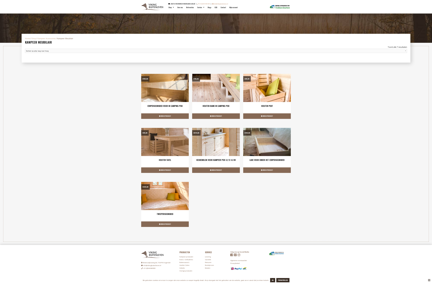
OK (272, 280)
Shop (170, 7)
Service (199, 7)
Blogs (209, 7)
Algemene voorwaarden (238, 260)
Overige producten (185, 271)
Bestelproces (209, 265)
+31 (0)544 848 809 (204, 4)
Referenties (190, 7)
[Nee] (429, 280)
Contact (223, 7)
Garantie (208, 260)
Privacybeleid (283, 280)
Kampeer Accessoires (46, 38)
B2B (216, 7)
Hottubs (182, 268)
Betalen (207, 268)
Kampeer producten (186, 257)
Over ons (180, 7)
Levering (208, 257)
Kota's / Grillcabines (186, 260)
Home (27, 38)
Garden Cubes (184, 265)
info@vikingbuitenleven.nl (221, 4)
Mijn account (233, 7)
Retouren (208, 262)
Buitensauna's (184, 262)
